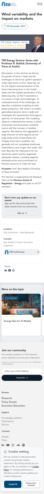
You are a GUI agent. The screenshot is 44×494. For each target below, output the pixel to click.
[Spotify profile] (23, 445)
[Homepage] (9, 4)
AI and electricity (11, 298)
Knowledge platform (12, 418)
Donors (5, 425)
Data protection (8, 364)
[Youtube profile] (7, 445)
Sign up (20, 213)
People (5, 437)
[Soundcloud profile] (18, 445)
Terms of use (37, 362)
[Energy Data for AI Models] (21, 305)
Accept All (13, 484)
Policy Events (9, 402)
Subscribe (20, 378)
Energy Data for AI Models (17, 321)
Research (7, 398)
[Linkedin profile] (3, 445)
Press (4, 440)
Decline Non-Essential (31, 484)
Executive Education (13, 406)
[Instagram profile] (13, 445)
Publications (8, 421)
